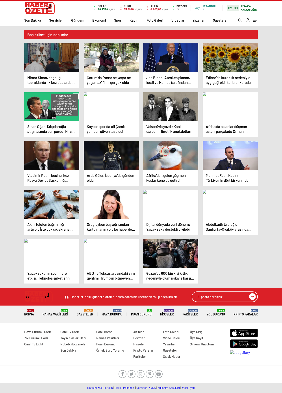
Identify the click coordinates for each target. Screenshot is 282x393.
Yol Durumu (216, 312)
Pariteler (190, 312)
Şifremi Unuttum (202, 344)
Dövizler (139, 338)
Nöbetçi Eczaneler (73, 344)
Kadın (134, 20)
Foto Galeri (155, 20)
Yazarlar (199, 20)
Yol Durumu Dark (36, 338)
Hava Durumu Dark (37, 332)
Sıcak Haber (171, 356)
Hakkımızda (94, 387)
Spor (117, 20)
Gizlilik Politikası (125, 387)
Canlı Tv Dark (69, 332)
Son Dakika (32, 20)
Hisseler (167, 312)
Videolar (177, 20)
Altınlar (138, 332)
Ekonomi (99, 20)
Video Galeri (171, 338)
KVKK (152, 387)
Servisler (56, 20)
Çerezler (141, 387)
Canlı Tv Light (33, 344)
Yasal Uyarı (188, 387)
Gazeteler (220, 20)
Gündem (77, 20)
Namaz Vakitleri (55, 312)
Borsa (29, 312)
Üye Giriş (196, 332)
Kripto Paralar (246, 312)
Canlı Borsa (104, 332)
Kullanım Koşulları (169, 387)
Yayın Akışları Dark (73, 338)
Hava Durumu (112, 312)
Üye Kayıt (196, 338)
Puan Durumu (141, 312)
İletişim (108, 387)
